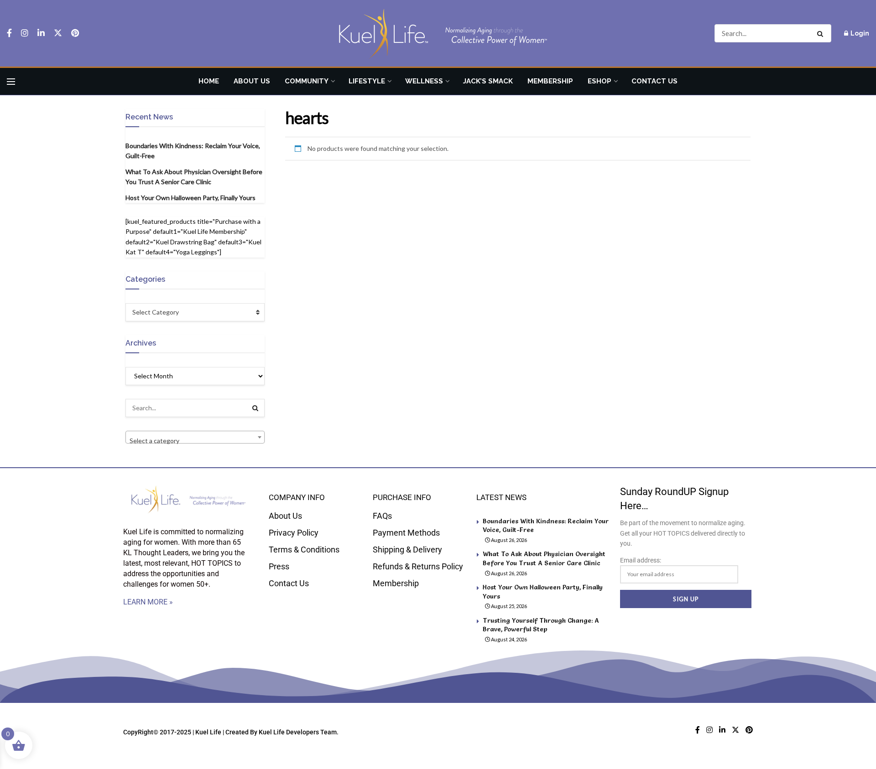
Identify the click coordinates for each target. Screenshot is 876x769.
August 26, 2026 (508, 540)
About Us (252, 81)
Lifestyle (367, 81)
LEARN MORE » (148, 602)
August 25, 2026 (508, 606)
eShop (599, 81)
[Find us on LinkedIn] (41, 33)
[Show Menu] (11, 81)
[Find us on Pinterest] (75, 33)
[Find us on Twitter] (58, 33)
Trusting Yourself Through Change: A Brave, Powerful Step (541, 625)
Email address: (640, 560)
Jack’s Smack (488, 81)
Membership (550, 81)
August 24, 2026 (508, 639)
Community (306, 81)
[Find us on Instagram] (24, 33)
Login (859, 33)
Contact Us (654, 81)
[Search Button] (822, 33)
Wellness (424, 81)
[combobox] (195, 437)
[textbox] (195, 440)
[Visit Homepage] (438, 33)
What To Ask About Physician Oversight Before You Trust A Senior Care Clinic (544, 558)
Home (208, 81)
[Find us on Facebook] (9, 33)
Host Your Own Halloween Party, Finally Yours (190, 197)
